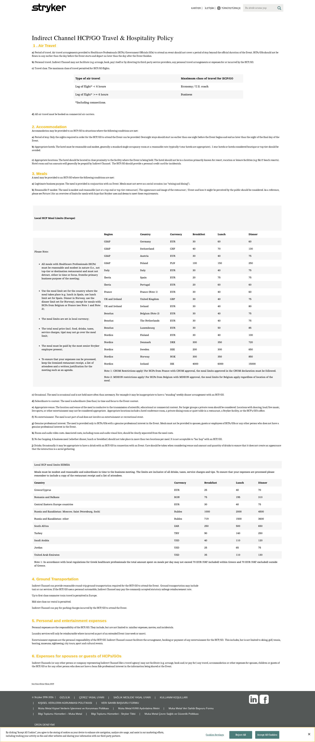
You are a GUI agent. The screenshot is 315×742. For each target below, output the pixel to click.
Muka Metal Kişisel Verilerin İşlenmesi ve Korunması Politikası (73, 708)
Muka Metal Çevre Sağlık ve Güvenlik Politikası (172, 713)
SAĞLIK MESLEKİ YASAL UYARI (132, 697)
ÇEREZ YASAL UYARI (91, 697)
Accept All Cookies (267, 734)
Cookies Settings (215, 734)
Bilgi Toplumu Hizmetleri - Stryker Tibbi (113, 713)
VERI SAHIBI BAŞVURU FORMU (120, 702)
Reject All (241, 734)
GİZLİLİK (65, 697)
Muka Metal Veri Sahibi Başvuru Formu (191, 708)
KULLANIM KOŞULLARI (174, 697)
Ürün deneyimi (44, 724)
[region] (157, 734)
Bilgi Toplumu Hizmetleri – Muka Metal (60, 713)
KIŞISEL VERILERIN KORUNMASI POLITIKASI (65, 702)
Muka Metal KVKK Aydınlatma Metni (139, 708)
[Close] (309, 734)
